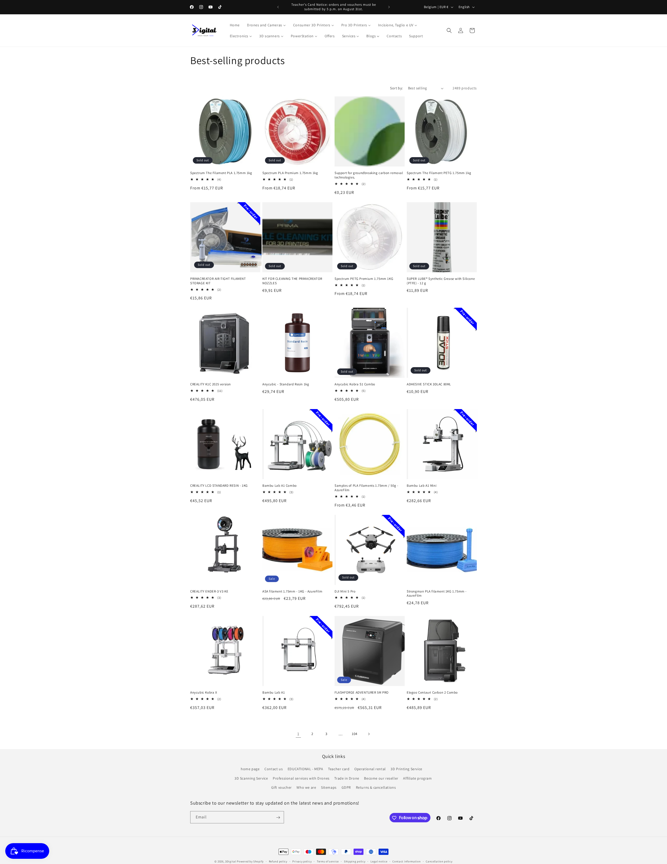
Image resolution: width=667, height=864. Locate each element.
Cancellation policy (439, 861)
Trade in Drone (346, 778)
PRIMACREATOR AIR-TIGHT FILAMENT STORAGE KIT (218, 281)
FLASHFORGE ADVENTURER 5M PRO (362, 692)
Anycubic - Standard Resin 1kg (285, 384)
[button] (449, 30)
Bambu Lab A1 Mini (421, 486)
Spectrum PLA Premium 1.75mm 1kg (290, 173)
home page (250, 769)
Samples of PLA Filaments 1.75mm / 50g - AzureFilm (366, 488)
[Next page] (368, 734)
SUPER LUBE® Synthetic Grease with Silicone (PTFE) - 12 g (441, 281)
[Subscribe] (278, 817)
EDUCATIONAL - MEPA (305, 769)
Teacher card (338, 769)
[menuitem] (234, 25)
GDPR (346, 787)
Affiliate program (417, 778)
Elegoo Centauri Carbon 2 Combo (432, 692)
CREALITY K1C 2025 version (210, 384)
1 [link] (298, 734)
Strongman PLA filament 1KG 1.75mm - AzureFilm (437, 593)
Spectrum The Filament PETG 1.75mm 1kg (439, 173)
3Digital (230, 861)
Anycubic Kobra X (203, 692)
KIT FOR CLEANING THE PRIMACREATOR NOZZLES (292, 281)
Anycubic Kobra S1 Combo (355, 384)
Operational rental (370, 769)
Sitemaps (329, 787)
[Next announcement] (389, 7)
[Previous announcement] (278, 7)
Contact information (406, 861)
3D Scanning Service (251, 778)
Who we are (306, 787)
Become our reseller (381, 778)
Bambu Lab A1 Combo (279, 486)
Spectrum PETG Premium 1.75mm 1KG (364, 279)
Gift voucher (281, 787)
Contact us (273, 769)
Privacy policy (302, 861)
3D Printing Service (406, 769)
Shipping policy (355, 861)
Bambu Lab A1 (273, 692)
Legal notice (378, 861)
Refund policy (278, 861)
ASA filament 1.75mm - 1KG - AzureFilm (292, 591)
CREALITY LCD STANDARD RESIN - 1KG (219, 486)
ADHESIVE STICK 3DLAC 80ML (429, 384)
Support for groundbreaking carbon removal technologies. (369, 175)
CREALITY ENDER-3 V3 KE (209, 591)
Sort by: (396, 88)
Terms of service (328, 861)
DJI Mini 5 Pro (345, 591)
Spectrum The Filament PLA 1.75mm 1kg (221, 173)
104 (354, 733)
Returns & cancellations (376, 787)
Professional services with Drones (301, 778)
